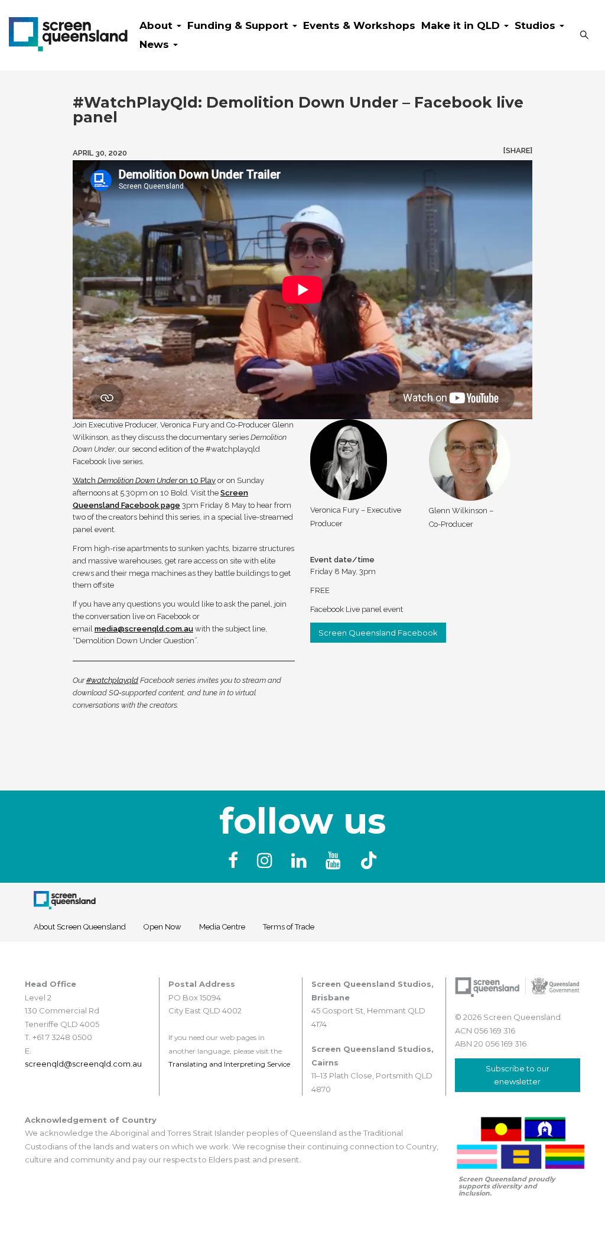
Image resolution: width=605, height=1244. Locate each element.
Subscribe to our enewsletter (517, 1075)
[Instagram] (267, 860)
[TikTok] (369, 860)
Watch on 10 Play (144, 480)
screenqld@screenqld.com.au (83, 1063)
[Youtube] (336, 860)
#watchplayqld (112, 680)
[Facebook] (235, 860)
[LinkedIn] (301, 860)
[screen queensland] (68, 32)
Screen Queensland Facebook (378, 632)
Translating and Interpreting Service (229, 1064)
